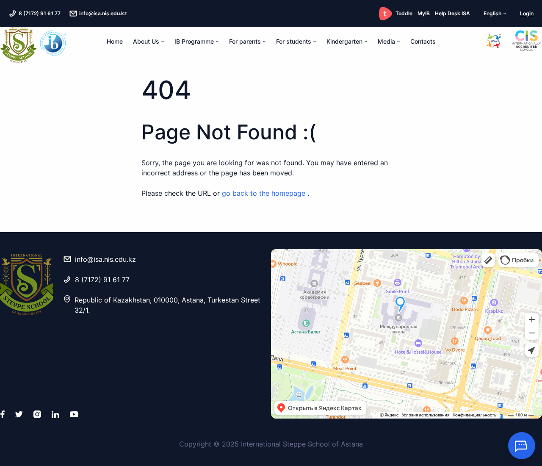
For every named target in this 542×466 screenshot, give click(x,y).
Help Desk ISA (452, 13)
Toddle (403, 13)
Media (386, 41)
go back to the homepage (264, 193)
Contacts (423, 41)
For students (293, 41)
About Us (146, 41)
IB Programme (194, 41)
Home (115, 41)
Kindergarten (344, 41)
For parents (245, 41)
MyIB (424, 13)
